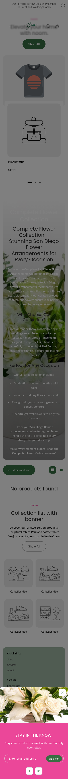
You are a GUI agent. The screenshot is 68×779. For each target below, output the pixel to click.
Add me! (54, 758)
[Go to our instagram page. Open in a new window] (38, 771)
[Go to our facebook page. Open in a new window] (29, 771)
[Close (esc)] (62, 692)
